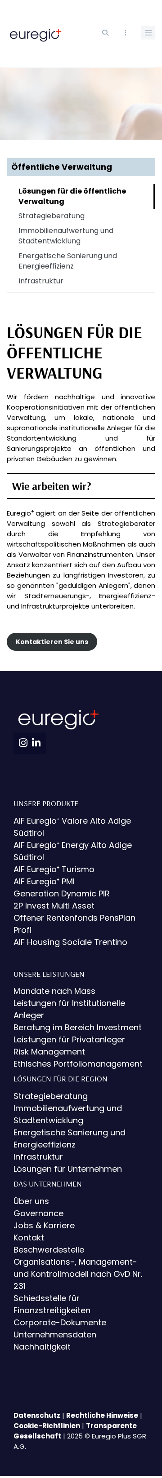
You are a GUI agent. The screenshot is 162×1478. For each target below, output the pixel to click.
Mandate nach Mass (54, 991)
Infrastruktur (40, 281)
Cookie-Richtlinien (47, 1425)
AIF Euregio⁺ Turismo (54, 869)
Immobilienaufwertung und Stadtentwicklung (65, 235)
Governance (38, 1213)
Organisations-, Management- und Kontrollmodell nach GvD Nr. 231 (78, 1274)
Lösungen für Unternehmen (68, 1168)
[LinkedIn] (36, 743)
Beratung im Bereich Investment (78, 1027)
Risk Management (49, 1051)
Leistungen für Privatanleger (69, 1039)
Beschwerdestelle (49, 1249)
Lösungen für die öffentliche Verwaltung (72, 196)
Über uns (31, 1201)
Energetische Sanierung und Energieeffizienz (67, 261)
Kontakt (29, 1237)
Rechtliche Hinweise (102, 1415)
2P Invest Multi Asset (54, 905)
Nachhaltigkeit (42, 1346)
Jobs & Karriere (44, 1225)
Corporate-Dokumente (60, 1322)
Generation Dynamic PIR (62, 893)
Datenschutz (37, 1415)
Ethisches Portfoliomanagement (78, 1063)
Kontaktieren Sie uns (52, 641)
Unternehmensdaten (55, 1334)
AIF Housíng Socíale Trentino (70, 942)
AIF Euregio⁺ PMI (44, 881)
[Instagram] (23, 743)
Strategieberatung (51, 216)
